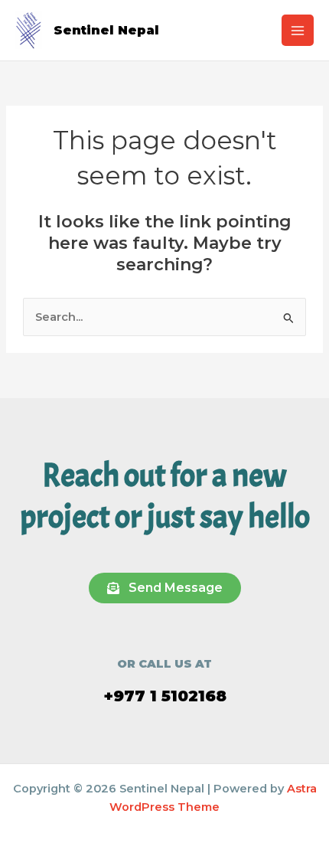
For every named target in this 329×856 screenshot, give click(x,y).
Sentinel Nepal (106, 30)
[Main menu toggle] (298, 31)
